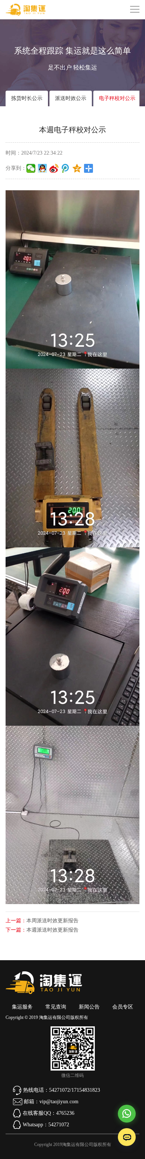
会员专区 (122, 1007)
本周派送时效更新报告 (52, 920)
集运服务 (22, 1007)
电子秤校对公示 (117, 98)
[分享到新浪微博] (54, 168)
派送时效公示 (70, 98)
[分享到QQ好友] (42, 168)
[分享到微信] (31, 168)
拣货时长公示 (26, 98)
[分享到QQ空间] (77, 168)
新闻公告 (89, 1007)
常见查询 (55, 1007)
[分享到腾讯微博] (65, 168)
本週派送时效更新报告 (52, 930)
